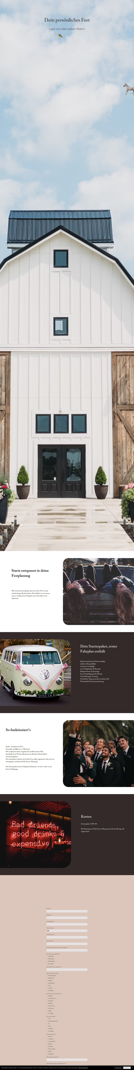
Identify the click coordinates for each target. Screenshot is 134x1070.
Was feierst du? (50, 941)
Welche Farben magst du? (52, 1057)
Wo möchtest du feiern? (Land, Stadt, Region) (56, 947)
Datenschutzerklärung (83, 1067)
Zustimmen (127, 1067)
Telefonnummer (50, 928)
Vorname (48, 908)
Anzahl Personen (50, 934)
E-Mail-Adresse (50, 921)
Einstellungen (118, 1067)
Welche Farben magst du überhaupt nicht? (56, 1063)
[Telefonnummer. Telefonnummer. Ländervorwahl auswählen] (48, 930)
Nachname (48, 915)
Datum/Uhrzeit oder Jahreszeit (53, 966)
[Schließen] (132, 1068)
